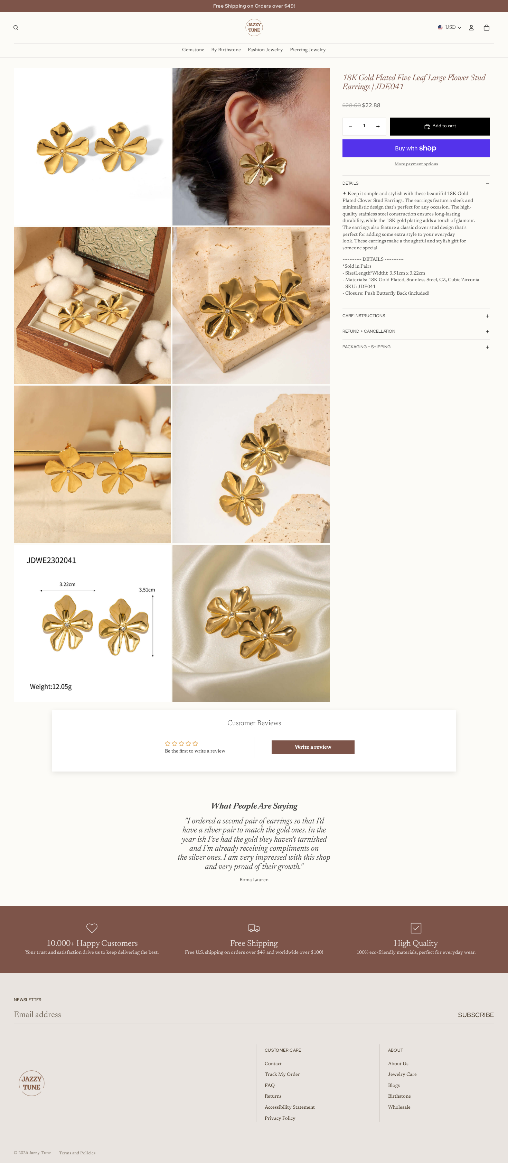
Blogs (394, 1085)
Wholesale (399, 1107)
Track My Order (282, 1074)
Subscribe (476, 1015)
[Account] (471, 27)
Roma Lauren (254, 880)
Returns (273, 1096)
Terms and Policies (77, 1153)
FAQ (270, 1085)
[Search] (15, 27)
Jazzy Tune (40, 1153)
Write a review (313, 747)
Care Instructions (363, 316)
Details (350, 183)
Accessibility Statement (290, 1107)
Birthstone (399, 1096)
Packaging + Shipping (366, 347)
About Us (398, 1064)
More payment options (416, 164)
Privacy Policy (280, 1118)
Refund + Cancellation (368, 331)
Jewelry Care (402, 1074)
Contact (273, 1064)
